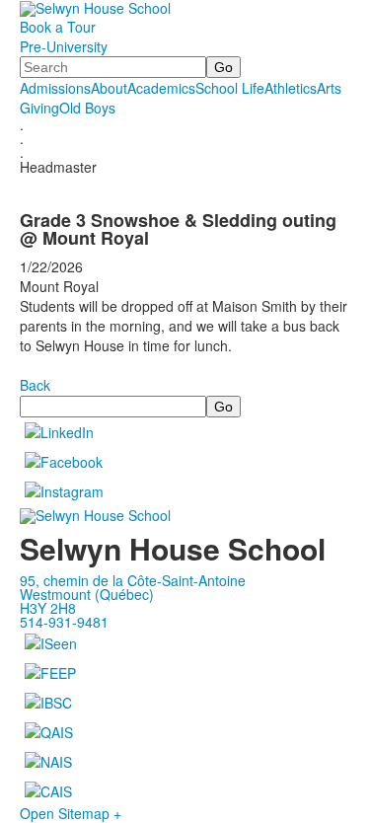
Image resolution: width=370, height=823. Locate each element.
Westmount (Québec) (87, 594)
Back (35, 385)
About (109, 88)
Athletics (290, 88)
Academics (161, 88)
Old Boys (87, 107)
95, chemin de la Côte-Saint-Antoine (133, 580)
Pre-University (64, 46)
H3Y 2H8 (48, 608)
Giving (39, 107)
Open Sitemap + (70, 813)
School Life (229, 88)
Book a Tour (58, 27)
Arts (329, 88)
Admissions (55, 88)
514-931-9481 (64, 622)
